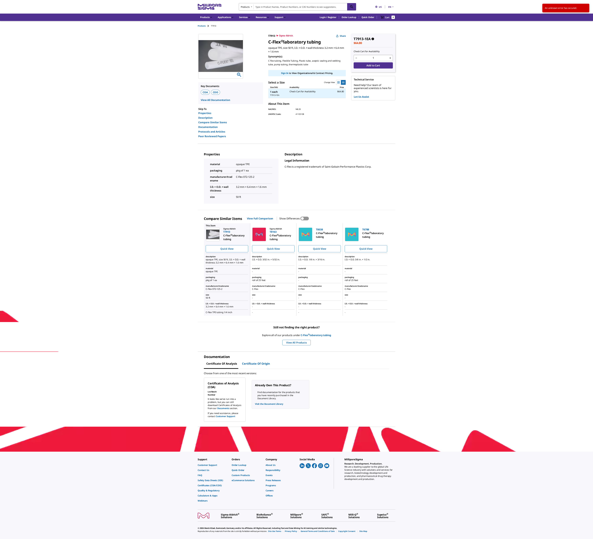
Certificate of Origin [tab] (256, 363)
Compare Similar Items (212, 122)
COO (215, 92)
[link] (213, 465)
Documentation (208, 127)
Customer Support (225, 416)
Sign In (284, 73)
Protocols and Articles (211, 131)
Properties (204, 113)
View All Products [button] (296, 342)
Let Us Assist (361, 96)
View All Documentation (215, 100)
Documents (223, 408)
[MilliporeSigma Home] (209, 7)
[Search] (351, 6)
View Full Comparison (260, 218)
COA (205, 92)
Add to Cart (373, 65)
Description (205, 117)
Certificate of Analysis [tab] (221, 363)
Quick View (226, 248)
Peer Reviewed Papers (212, 136)
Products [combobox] (245, 6)
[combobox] (297, 6)
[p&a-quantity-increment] (390, 58)
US (380, 6)
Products (202, 26)
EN (389, 6)
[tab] (204, 25)
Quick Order (368, 17)
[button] (328, 17)
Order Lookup (349, 17)
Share (343, 35)
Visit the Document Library (269, 403)
